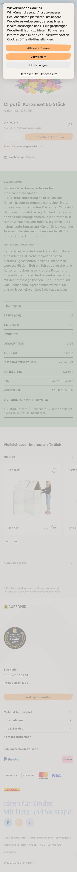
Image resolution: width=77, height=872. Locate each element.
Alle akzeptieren (38, 48)
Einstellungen (38, 65)
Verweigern (39, 56)
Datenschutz (29, 74)
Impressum (49, 74)
